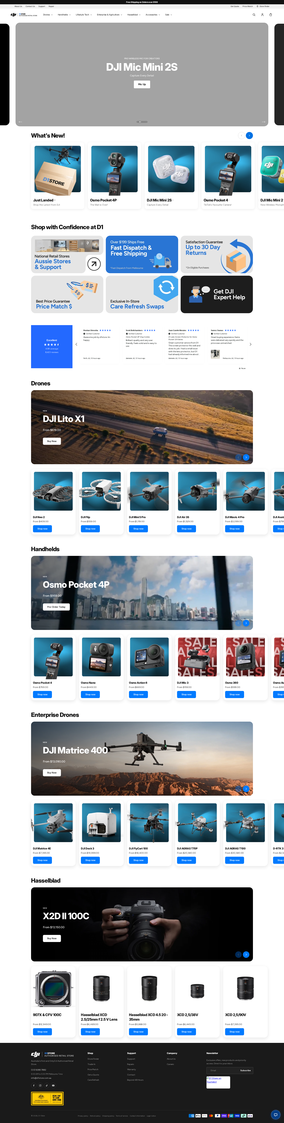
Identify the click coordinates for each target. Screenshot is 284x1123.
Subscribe (245, 1070)
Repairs (130, 1064)
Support (131, 1059)
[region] (163, 344)
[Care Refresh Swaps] (142, 294)
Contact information (137, 1116)
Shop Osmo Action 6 (141, 83)
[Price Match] (67, 294)
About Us (171, 1059)
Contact (131, 1075)
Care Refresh (93, 1080)
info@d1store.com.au (41, 1078)
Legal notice (151, 1116)
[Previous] (20, 122)
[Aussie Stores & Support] (67, 254)
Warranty (131, 1069)
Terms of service (122, 1116)
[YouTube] (53, 1085)
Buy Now (52, 441)
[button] (47, 15)
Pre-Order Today (56, 607)
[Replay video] (230, 457)
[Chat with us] (275, 1114)
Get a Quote (93, 1075)
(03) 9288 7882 (38, 1070)
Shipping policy (108, 1116)
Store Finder (93, 1059)
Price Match (93, 1069)
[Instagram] (40, 1085)
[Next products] (246, 457)
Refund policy (95, 1116)
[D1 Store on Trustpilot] (218, 1082)
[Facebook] (33, 1085)
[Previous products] (238, 457)
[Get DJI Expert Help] (217, 294)
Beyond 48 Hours (135, 1080)
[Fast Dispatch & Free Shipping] (142, 254)
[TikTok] (46, 1085)
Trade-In (91, 1064)
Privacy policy (83, 1116)
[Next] (263, 122)
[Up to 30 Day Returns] (217, 254)
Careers (170, 1064)
